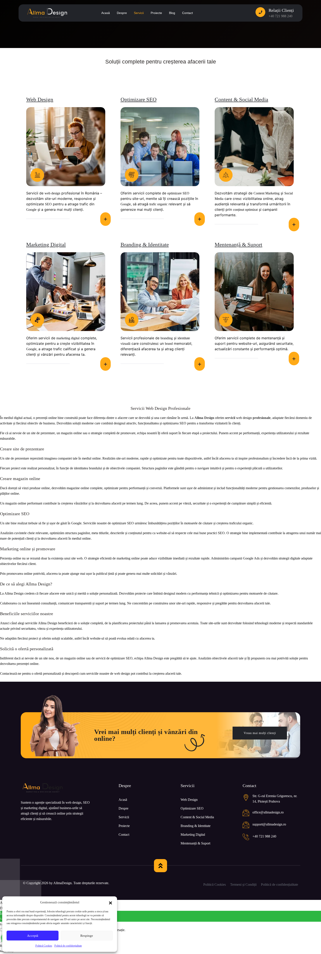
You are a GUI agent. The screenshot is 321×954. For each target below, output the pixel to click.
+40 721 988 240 (280, 16)
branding (166, 338)
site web (77, 558)
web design (52, 193)
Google (31, 209)
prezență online (46, 418)
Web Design (39, 99)
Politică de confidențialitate (68, 945)
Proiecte (124, 826)
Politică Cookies (43, 945)
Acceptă (32, 935)
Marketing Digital (46, 244)
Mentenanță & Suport (238, 244)
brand (169, 343)
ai (10, 433)
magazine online (78, 488)
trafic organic (158, 204)
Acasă (123, 799)
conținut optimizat (245, 209)
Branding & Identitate (145, 244)
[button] (110, 902)
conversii (155, 488)
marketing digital (67, 338)
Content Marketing (267, 193)
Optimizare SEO (139, 99)
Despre (123, 808)
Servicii (124, 817)
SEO (48, 204)
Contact (124, 834)
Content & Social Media (241, 99)
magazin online (71, 433)
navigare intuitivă (209, 468)
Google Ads (251, 558)
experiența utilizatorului (277, 433)
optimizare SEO (178, 193)
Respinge (86, 935)
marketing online (128, 558)
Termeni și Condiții (243, 884)
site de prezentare (43, 433)
